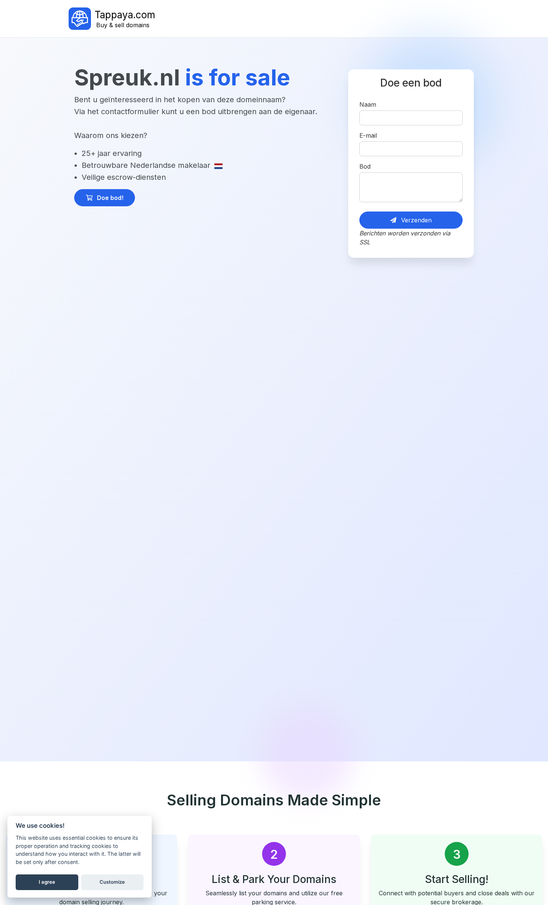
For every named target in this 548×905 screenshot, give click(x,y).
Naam (367, 104)
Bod (365, 166)
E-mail (368, 135)
